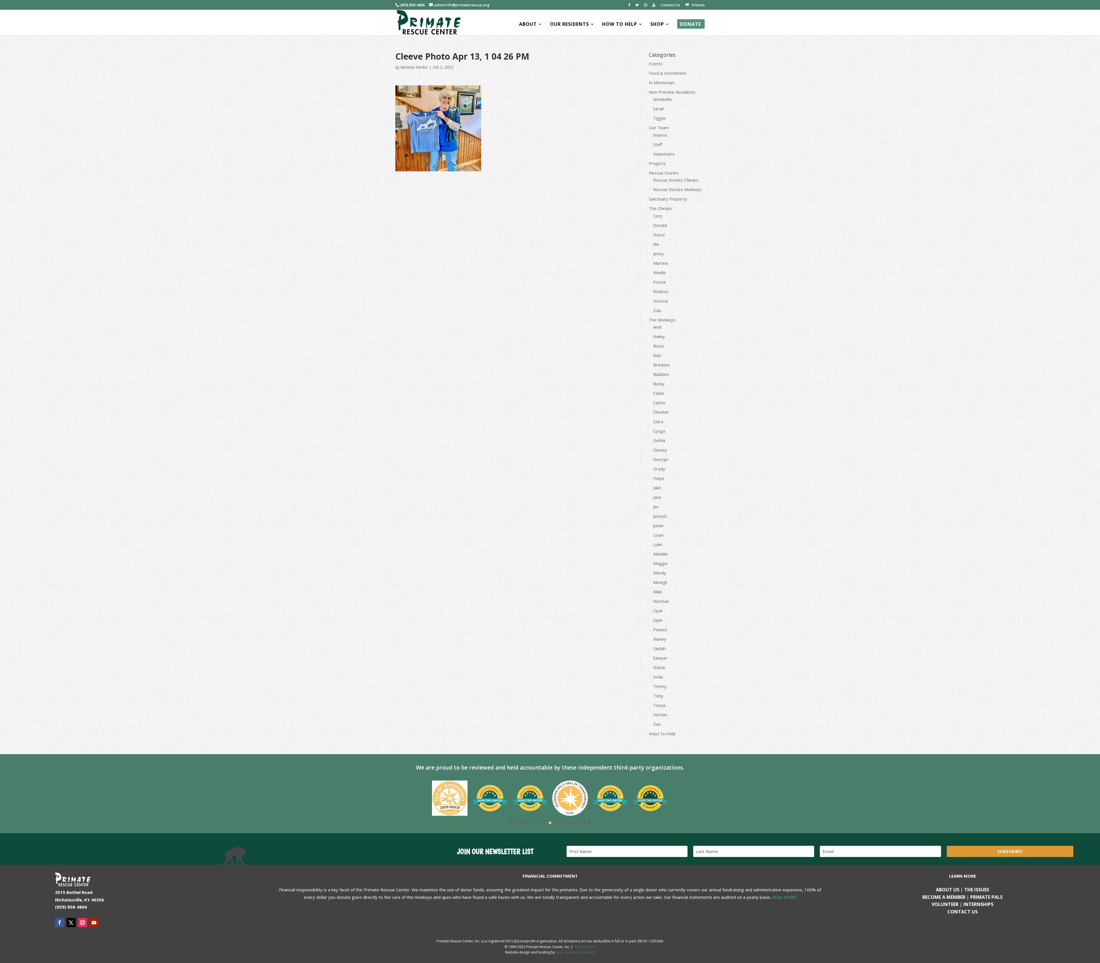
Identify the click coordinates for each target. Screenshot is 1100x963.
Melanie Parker (414, 67)
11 (567, 822)
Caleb (658, 393)
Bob (657, 355)
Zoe (657, 724)
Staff (657, 144)
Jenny (658, 253)
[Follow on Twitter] (71, 922)
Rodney (660, 291)
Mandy (659, 573)
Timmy (660, 686)
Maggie (660, 563)
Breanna (661, 365)
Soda (658, 677)
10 (561, 822)
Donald (660, 225)
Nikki (657, 592)
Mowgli (660, 582)
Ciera (658, 421)
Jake (657, 488)
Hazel (659, 235)
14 (584, 822)
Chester (661, 412)
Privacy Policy (585, 946)
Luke (657, 544)
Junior (658, 525)
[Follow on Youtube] (94, 922)
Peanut (660, 629)
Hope (658, 478)
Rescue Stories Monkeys (677, 189)
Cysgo (659, 431)
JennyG (660, 516)
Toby (658, 696)
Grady (659, 469)
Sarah (658, 108)
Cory (657, 216)
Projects (657, 163)
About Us (947, 889)
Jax (656, 506)
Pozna (659, 282)
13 (578, 822)
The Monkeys (662, 320)
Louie (658, 535)
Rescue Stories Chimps (675, 180)
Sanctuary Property (668, 199)
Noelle (659, 272)
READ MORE (784, 897)
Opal (657, 610)
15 (590, 822)
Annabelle (662, 99)
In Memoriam (662, 82)
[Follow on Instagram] (82, 922)
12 (572, 822)
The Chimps (660, 208)
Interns (660, 135)
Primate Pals (986, 897)
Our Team (659, 127)
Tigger (659, 118)
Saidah (659, 648)
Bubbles (661, 374)
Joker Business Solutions (575, 952)
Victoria (660, 301)
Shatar (659, 667)
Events (656, 63)
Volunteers (664, 154)
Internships (978, 904)
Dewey (660, 450)
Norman (661, 601)
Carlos (659, 402)
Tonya (659, 705)
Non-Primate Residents (672, 92)
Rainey (659, 639)
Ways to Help (662, 733)
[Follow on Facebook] (59, 922)
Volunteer (945, 904)
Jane (657, 497)
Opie (658, 620)
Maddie (660, 554)
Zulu (657, 310)
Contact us (962, 912)
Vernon (660, 714)
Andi (657, 327)
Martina (660, 263)
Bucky (659, 384)
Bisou (658, 346)
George (660, 459)
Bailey (659, 336)
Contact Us (670, 5)
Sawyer (660, 658)
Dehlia (659, 440)
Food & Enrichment (667, 73)
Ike (656, 244)
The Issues (976, 889)
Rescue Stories (664, 173)
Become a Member (943, 897)
